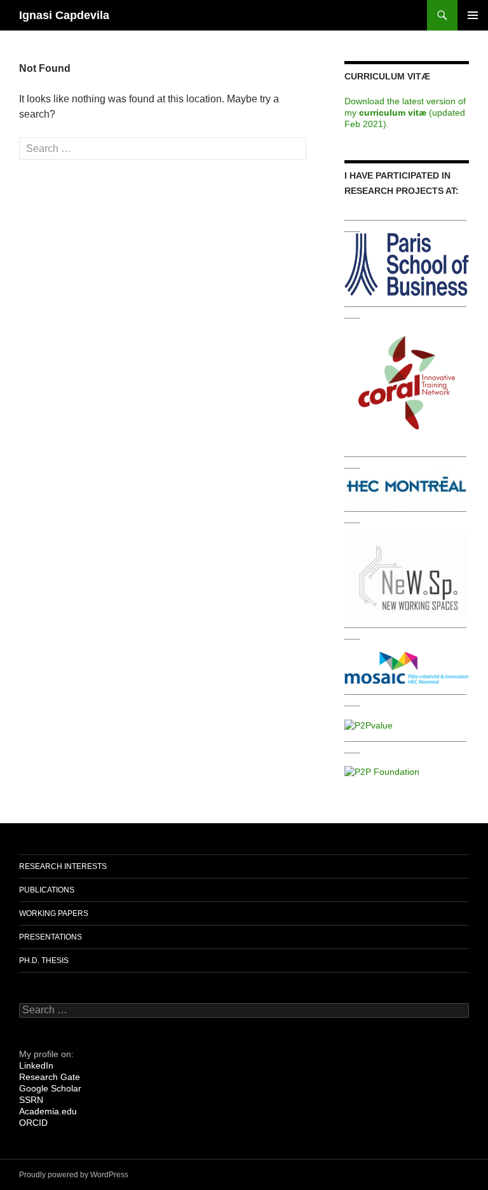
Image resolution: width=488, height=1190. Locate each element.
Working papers (53, 913)
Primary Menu (473, 15)
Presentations (50, 937)
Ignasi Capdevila (64, 15)
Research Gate (49, 1077)
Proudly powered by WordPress (73, 1174)
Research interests (63, 866)
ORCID (33, 1123)
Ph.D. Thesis (44, 960)
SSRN (31, 1100)
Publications (46, 890)
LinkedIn (36, 1065)
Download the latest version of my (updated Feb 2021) (405, 112)
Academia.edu (48, 1111)
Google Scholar (50, 1088)
